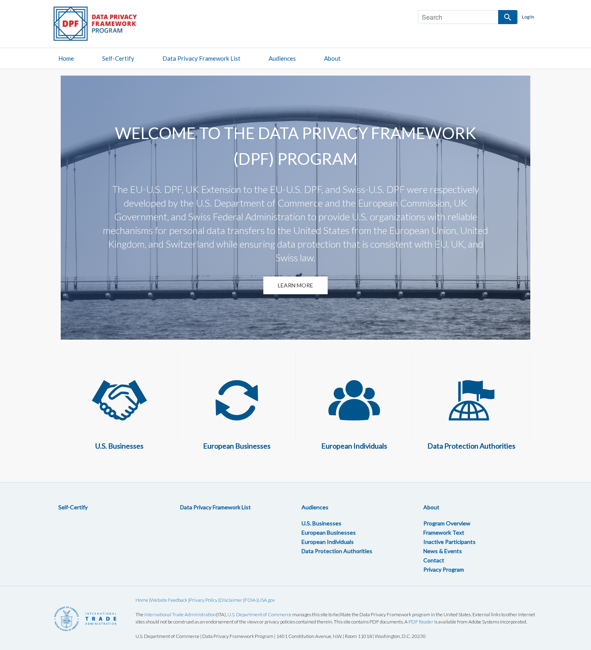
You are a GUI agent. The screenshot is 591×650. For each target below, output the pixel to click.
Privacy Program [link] (443, 569)
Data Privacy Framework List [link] (201, 58)
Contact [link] (433, 560)
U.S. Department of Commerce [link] (259, 614)
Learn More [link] (295, 285)
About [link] (332, 58)
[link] (102, 23)
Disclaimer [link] (231, 600)
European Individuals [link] (328, 541)
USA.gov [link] (266, 600)
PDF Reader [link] (420, 622)
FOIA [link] (250, 600)
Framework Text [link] (443, 532)
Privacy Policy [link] (203, 600)
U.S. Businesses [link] (321, 523)
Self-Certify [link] (118, 58)
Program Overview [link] (446, 523)
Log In (528, 17)
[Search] (507, 17)
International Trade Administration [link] (180, 614)
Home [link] (66, 58)
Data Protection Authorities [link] (337, 550)
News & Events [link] (442, 550)
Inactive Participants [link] (449, 541)
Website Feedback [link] (168, 600)
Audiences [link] (282, 58)
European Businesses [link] (329, 532)
